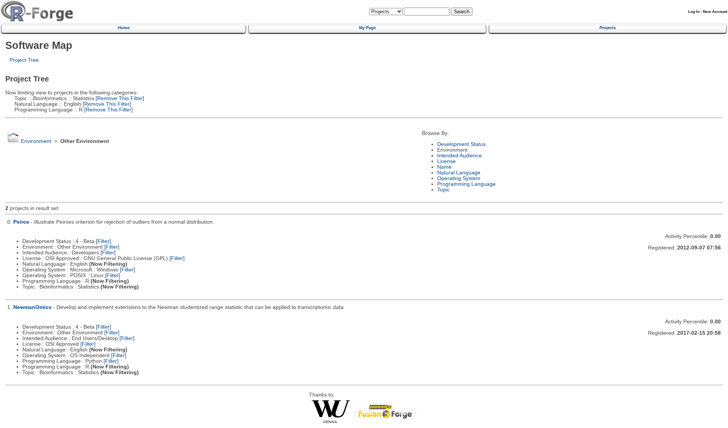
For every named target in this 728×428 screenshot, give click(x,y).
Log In (694, 11)
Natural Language (458, 173)
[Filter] (103, 241)
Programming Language (466, 184)
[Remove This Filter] (119, 98)
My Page (367, 27)
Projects (607, 27)
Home (124, 27)
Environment (36, 141)
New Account (715, 11)
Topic (443, 190)
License (446, 161)
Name (444, 167)
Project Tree (24, 60)
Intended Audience (459, 155)
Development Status (461, 144)
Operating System (458, 178)
